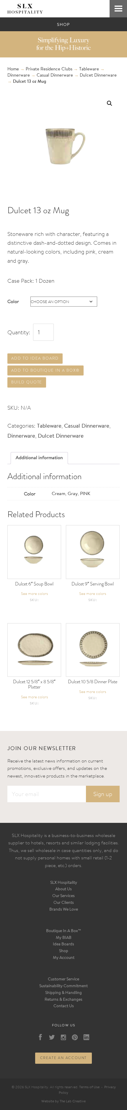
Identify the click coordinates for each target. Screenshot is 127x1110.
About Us (63, 889)
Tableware (89, 69)
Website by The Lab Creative (63, 1101)
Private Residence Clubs (49, 69)
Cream (58, 494)
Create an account (63, 1058)
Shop (63, 951)
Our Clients (63, 903)
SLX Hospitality (63, 883)
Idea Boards (63, 944)
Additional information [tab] (39, 458)
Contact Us (63, 1006)
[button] (109, 103)
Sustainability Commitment (63, 986)
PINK (85, 494)
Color (13, 301)
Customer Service (63, 979)
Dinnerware (18, 75)
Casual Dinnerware (55, 75)
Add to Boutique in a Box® (45, 370)
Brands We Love (63, 910)
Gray (73, 494)
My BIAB (63, 938)
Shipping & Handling (63, 993)
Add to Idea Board (35, 358)
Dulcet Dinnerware (98, 75)
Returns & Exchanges (63, 1000)
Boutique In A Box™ (63, 931)
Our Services (63, 896)
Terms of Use (89, 1087)
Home (13, 69)
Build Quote (26, 382)
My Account (63, 958)
